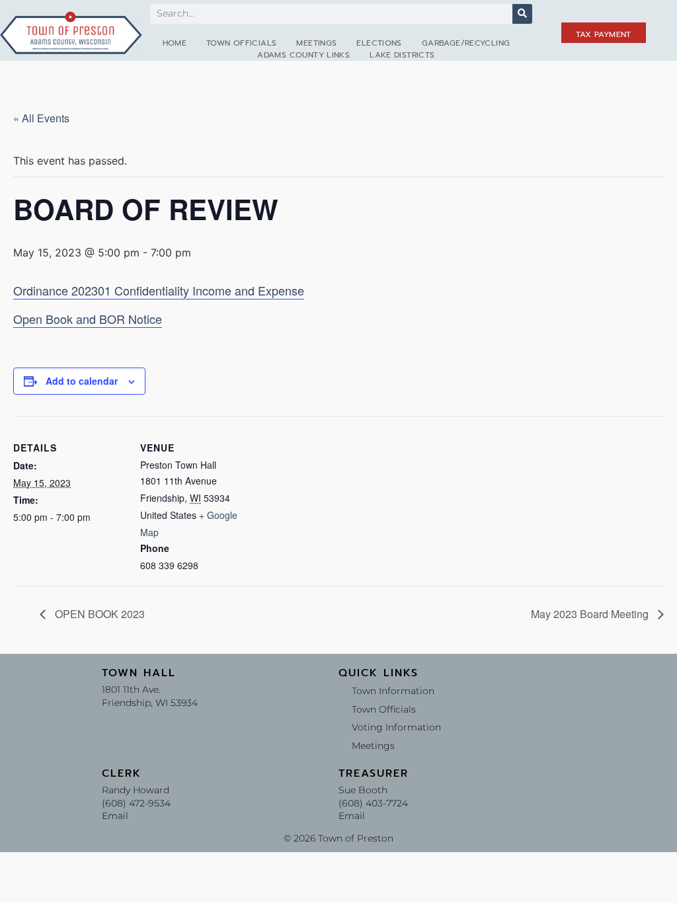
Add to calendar (82, 380)
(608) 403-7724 (373, 803)
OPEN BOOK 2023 (98, 613)
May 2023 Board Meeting (591, 613)
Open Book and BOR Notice (87, 318)
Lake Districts (402, 55)
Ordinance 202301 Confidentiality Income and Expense (158, 290)
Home (175, 43)
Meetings (316, 43)
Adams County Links (303, 55)
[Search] (522, 14)
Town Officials (241, 43)
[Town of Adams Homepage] (71, 32)
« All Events (41, 118)
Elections (378, 43)
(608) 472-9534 (136, 803)
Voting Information (396, 727)
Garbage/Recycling (466, 43)
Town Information (393, 691)
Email (115, 816)
